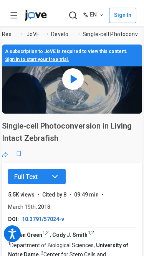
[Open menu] (14, 15)
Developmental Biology (63, 34)
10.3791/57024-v (43, 219)
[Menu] (55, 176)
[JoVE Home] (36, 15)
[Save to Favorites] (19, 153)
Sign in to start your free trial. (37, 59)
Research (10, 34)
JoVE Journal (34, 34)
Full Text (26, 176)
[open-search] (72, 15)
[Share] (5, 153)
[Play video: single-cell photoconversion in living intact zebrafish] (73, 79)
